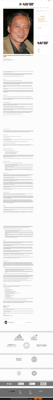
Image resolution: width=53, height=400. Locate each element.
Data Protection (39, 27)
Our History (39, 51)
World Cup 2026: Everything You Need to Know (43, 21)
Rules (38, 49)
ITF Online (30, 392)
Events (30, 391)
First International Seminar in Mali (41, 20)
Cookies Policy (40, 391)
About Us (39, 48)
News (38, 52)
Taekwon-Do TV (30, 393)
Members (39, 50)
